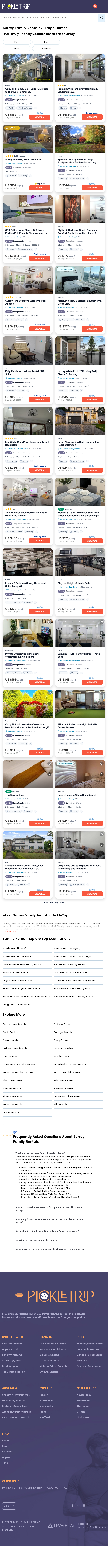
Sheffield (45, 1417)
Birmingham (46, 1400)
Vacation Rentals (12, 1104)
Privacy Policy (10, 1522)
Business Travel (62, 1024)
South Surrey (22, 519)
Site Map (35, 1522)
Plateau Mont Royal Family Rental (21, 988)
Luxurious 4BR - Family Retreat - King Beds (79, 655)
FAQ (65, 1487)
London (44, 1394)
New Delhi (82, 1360)
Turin (5, 1463)
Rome (5, 1440)
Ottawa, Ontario (49, 1371)
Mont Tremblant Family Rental (70, 972)
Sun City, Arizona (12, 1355)
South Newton (74, 96)
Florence (7, 1451)
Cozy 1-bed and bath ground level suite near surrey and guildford (79, 867)
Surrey (19, 163)
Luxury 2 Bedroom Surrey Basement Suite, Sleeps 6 (25, 585)
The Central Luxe (14, 795)
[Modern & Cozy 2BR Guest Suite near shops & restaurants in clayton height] (80, 492)
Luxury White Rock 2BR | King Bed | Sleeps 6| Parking (77, 373)
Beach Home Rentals (14, 1024)
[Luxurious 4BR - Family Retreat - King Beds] (80, 633)
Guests (17, 48)
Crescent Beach (22, 449)
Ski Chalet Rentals (63, 1080)
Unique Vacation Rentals (67, 1096)
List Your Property (30, 1487)
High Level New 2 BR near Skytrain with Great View (80, 302)
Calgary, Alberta (49, 1355)
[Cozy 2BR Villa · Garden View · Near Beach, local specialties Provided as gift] (28, 704)
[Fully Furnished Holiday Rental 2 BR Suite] (28, 350)
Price (46, 42)
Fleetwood (73, 237)
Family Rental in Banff (15, 948)
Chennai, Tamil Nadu (89, 1366)
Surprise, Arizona (12, 1343)
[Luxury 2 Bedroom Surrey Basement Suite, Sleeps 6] (28, 562)
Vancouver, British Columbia (56, 1349)
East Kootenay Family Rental (69, 964)
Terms (24, 1522)
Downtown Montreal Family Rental (22, 964)
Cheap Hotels (10, 1040)
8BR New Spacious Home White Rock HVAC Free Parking (26, 514)
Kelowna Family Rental (15, 972)
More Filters (46, 48)
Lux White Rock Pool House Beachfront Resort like (27, 443)
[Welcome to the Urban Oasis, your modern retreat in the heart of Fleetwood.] (28, 845)
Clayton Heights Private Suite (74, 583)
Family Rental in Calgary (67, 948)
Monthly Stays (61, 1056)
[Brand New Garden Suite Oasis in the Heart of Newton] (80, 421)
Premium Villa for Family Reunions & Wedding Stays (78, 90)
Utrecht (81, 1411)
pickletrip (16, 1526)
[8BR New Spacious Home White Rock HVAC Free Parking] (28, 492)
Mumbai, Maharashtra (90, 1343)
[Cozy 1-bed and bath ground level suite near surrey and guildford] (80, 845)
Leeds (43, 1411)
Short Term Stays (12, 1080)
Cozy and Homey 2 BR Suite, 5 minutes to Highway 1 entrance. (26, 90)
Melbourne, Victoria (13, 1400)
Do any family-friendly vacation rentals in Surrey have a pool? (47, 1231)
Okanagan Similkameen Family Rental (74, 980)
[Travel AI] (61, 1526)
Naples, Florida (10, 1349)
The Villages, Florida (13, 1371)
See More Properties (54, 902)
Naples (6, 1457)
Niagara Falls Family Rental (17, 980)
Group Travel (61, 1040)
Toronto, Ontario (49, 1360)
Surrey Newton (74, 449)
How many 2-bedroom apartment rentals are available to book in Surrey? (49, 1221)
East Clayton (74, 519)
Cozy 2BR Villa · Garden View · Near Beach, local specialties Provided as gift (27, 726)
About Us (52, 1487)
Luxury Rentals (11, 1056)
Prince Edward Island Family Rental (73, 988)
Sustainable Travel (64, 1088)
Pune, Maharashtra (88, 1349)
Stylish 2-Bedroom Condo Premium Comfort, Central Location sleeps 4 (77, 231)
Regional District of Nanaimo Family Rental (26, 996)
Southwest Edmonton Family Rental (73, 996)
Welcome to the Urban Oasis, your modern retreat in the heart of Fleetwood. (24, 867)
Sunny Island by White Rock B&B (23, 159)
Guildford (20, 96)
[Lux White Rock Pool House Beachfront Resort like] (28, 421)
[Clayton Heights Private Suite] (80, 562)
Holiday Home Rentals (15, 1048)
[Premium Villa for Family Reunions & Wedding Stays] (80, 68)
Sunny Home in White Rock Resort (77, 795)
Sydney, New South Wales (17, 1394)
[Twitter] (78, 1506)
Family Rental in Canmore (17, 956)
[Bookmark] (49, 57)
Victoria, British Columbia (54, 1366)
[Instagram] (84, 1506)
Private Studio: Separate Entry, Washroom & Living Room (22, 655)
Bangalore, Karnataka (89, 1355)
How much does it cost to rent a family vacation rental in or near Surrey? (48, 1209)
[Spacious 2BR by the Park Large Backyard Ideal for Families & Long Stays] (80, 139)
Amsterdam (84, 1394)
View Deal (40, 117)
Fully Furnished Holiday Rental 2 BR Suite (24, 373)
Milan (5, 1446)
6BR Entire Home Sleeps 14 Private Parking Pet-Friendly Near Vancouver (26, 231)
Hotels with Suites (63, 1048)
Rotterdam (83, 1400)
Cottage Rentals (63, 1032)
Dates (16, 42)
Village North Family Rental (17, 1004)
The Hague (83, 1406)
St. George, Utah (11, 1360)
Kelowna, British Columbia (55, 1343)
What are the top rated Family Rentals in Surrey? (40, 1153)
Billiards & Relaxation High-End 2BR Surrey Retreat (77, 726)
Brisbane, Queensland (14, 1406)
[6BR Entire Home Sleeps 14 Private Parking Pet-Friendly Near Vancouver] (28, 209)
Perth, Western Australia (16, 1417)
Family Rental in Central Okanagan (73, 956)
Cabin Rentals (10, 1032)
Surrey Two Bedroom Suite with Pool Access (25, 302)
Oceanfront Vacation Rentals (19, 1064)
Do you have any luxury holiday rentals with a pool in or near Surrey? (50, 1249)
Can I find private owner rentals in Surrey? (36, 1240)
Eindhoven (83, 1417)
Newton (20, 307)
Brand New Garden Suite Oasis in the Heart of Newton (78, 443)
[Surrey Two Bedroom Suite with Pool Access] (28, 280)
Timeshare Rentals (13, 1096)
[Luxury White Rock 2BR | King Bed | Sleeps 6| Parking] (80, 350)
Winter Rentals (11, 1112)
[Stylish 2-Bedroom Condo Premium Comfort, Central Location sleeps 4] (80, 209)
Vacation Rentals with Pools (18, 1072)
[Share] (101, 18)
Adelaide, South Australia (16, 1411)
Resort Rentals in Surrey (67, 1072)
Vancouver (11, 96)
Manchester (46, 1406)
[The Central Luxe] (28, 774)
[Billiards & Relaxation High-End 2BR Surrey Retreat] (80, 704)
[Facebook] (72, 1506)
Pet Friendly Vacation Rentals (70, 1064)
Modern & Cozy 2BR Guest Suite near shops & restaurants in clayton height (78, 514)
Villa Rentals (60, 1104)
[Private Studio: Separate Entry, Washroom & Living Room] (28, 633)
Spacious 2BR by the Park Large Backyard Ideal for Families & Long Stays (77, 161)
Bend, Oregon (10, 1366)
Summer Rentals (12, 1088)
